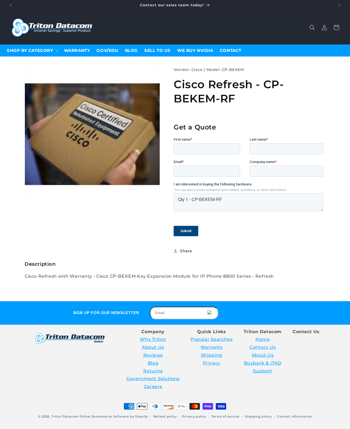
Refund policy (165, 416)
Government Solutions (153, 378)
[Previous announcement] (11, 5)
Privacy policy (194, 416)
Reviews (153, 355)
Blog (153, 363)
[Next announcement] (339, 5)
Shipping (211, 355)
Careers (153, 386)
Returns (152, 371)
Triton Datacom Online (71, 416)
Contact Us (262, 347)
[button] (312, 28)
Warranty (211, 347)
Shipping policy (258, 416)
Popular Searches (212, 339)
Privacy (211, 363)
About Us (153, 347)
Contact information (294, 416)
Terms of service (225, 416)
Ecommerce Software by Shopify (120, 416)
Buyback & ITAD (262, 363)
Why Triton (153, 339)
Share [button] (186, 250)
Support (262, 371)
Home (262, 339)
